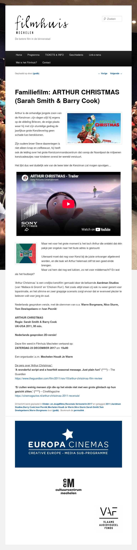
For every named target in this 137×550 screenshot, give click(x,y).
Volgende (116, 73)
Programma (33, 54)
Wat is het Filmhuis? (26, 62)
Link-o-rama (95, 54)
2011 (108, 403)
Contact (46, 62)
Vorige (102, 73)
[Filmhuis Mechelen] (41, 33)
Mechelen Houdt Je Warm (61, 407)
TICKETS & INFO (54, 54)
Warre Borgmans (38, 410)
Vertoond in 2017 (83, 403)
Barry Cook (29, 407)
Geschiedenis (76, 54)
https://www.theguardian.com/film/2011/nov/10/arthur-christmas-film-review (58, 378)
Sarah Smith (92, 407)
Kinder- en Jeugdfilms (53, 403)
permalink (79, 410)
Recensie (70, 403)
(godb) (36, 73)
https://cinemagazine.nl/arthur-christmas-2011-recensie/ (47, 395)
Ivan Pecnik (41, 407)
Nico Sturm (80, 407)
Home (19, 54)
